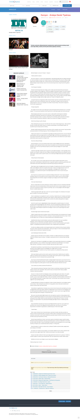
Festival (29, 1)
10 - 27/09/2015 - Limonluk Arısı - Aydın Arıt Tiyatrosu (43, 388)
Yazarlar (58, 9)
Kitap (42, 1)
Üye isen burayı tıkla (52, 367)
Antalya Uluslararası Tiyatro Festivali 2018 (22, 89)
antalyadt (55, 346)
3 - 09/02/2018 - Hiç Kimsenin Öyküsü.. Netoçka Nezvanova (44, 377)
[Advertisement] (50, 38)
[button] (70, 1)
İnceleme (56, 1)
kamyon (40, 346)
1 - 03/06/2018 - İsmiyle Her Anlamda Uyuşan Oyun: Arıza (43, 373)
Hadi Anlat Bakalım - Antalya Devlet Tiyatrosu (22, 104)
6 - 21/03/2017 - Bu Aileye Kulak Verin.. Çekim (41, 381)
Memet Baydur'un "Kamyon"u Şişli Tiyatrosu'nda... (21, 85)
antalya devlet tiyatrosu (47, 346)
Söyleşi (46, 1)
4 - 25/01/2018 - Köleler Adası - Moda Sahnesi (41, 378)
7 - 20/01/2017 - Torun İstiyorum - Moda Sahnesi (42, 383)
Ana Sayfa (53, 9)
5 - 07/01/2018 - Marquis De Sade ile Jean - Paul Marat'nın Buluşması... (46, 380)
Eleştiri (51, 1)
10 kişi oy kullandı (49, 23)
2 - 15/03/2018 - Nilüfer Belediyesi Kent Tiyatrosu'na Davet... (44, 375)
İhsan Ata (34, 26)
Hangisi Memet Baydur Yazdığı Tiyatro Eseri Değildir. (22, 95)
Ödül (34, 1)
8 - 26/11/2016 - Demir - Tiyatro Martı (39, 385)
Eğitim (37, 1)
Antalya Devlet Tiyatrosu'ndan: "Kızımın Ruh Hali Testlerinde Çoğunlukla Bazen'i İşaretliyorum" (22, 78)
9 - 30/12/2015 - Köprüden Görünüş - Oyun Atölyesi (42, 386)
